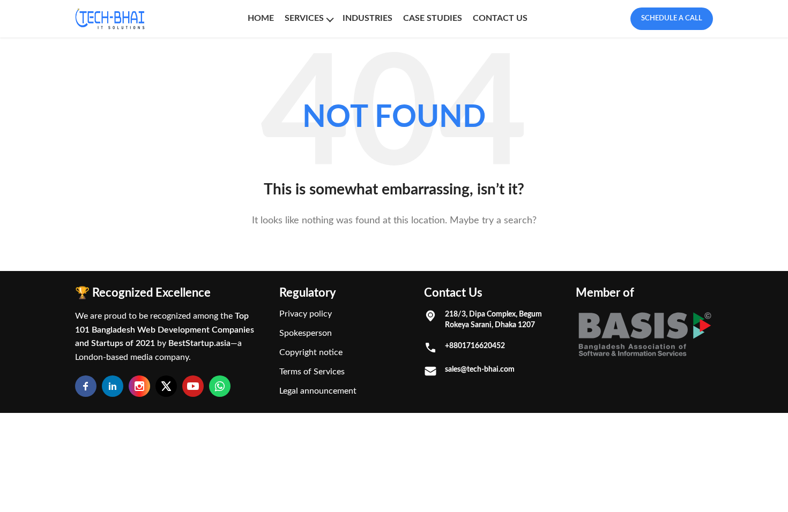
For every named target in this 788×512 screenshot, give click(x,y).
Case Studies (432, 18)
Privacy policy (305, 314)
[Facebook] (85, 386)
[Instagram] (139, 386)
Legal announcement (317, 391)
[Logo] (110, 18)
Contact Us (500, 18)
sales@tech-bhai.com (480, 369)
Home (261, 18)
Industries (367, 18)
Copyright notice (311, 352)
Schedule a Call (671, 18)
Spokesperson (305, 333)
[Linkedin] (112, 386)
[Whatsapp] (220, 386)
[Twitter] (166, 386)
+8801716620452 (475, 346)
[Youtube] (193, 386)
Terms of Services (312, 371)
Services (304, 18)
